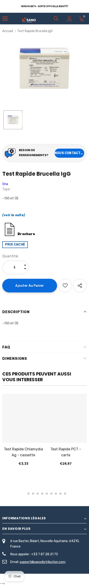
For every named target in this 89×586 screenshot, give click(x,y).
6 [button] (47, 493)
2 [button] (28, 493)
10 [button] (65, 493)
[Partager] (80, 285)
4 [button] (38, 493)
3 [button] (33, 493)
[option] (44, 68)
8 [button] (56, 493)
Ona (5, 184)
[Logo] (31, 18)
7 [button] (51, 493)
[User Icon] (69, 18)
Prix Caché (15, 244)
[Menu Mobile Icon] (5, 18)
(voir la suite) (13, 215)
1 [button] (24, 493)
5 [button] (42, 493)
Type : (6, 189)
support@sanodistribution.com (42, 562)
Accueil (7, 31)
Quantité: (10, 256)
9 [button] (60, 493)
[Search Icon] (56, 18)
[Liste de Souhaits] (65, 285)
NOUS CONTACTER (69, 153)
